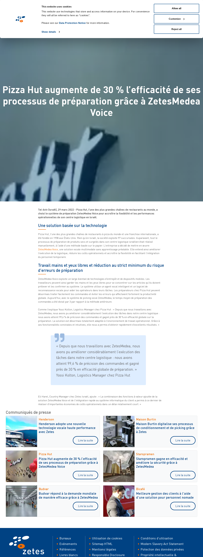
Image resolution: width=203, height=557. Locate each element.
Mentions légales (104, 549)
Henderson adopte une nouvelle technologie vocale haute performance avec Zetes (67, 428)
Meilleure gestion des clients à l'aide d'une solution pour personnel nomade (165, 495)
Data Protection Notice (72, 23)
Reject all (176, 29)
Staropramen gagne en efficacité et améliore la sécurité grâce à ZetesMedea (162, 463)
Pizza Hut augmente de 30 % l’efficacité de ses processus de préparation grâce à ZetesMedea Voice (68, 463)
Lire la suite (85, 440)
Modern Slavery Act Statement (162, 544)
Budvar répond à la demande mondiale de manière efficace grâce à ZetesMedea (68, 495)
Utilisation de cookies (107, 538)
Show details (49, 31)
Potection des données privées (162, 549)
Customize (175, 18)
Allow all (176, 8)
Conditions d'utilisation (157, 538)
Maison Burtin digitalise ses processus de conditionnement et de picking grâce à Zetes (165, 428)
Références (67, 549)
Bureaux (65, 538)
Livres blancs (68, 555)
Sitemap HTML (102, 544)
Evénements (68, 544)
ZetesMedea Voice (48, 249)
